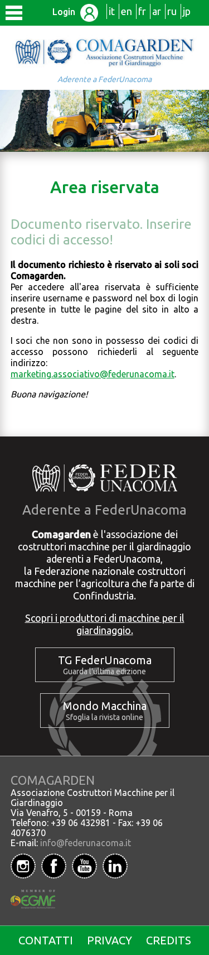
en (126, 11)
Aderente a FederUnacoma (104, 79)
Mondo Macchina (105, 705)
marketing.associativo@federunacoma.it (92, 374)
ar (156, 11)
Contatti (45, 940)
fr (142, 11)
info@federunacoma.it (85, 843)
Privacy (109, 940)
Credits (168, 940)
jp (187, 11)
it (112, 11)
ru (172, 11)
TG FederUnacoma (105, 660)
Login (64, 12)
